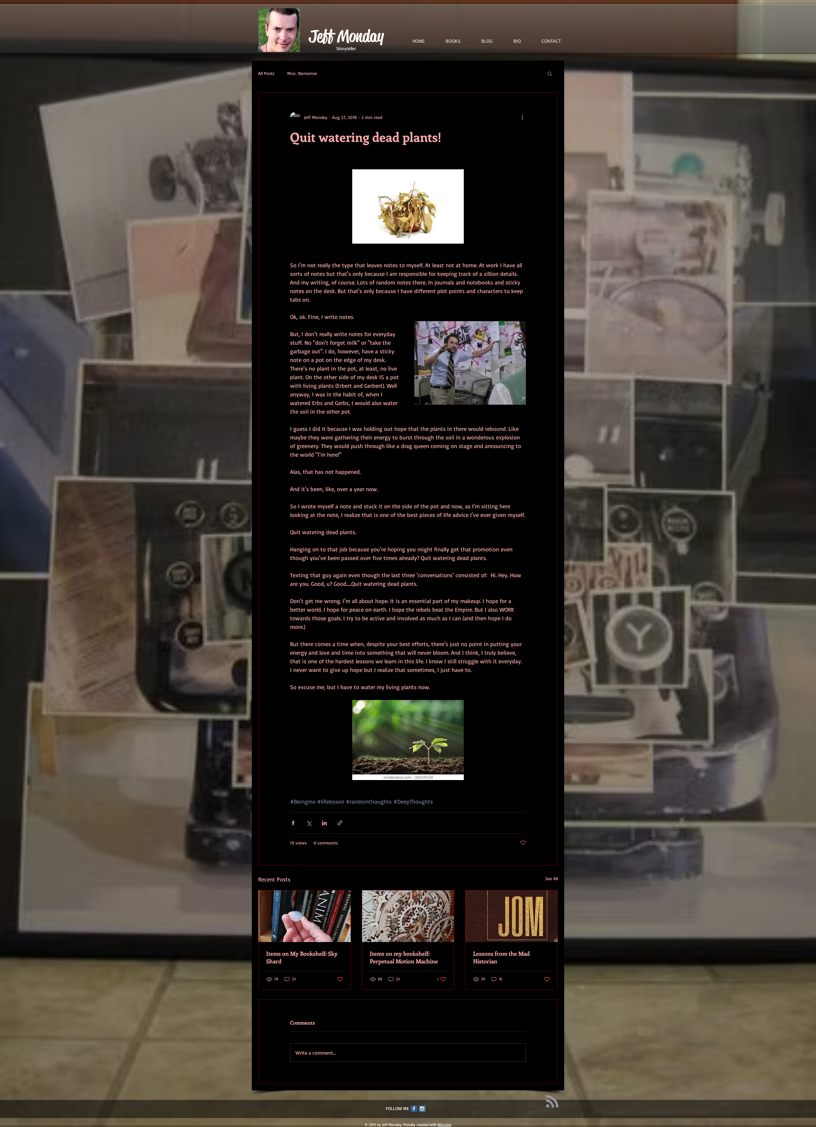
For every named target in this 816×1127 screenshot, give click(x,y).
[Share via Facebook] (293, 823)
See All (551, 878)
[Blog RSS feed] (552, 1101)
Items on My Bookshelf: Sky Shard (302, 957)
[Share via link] (340, 823)
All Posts (266, 73)
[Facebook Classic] (414, 1108)
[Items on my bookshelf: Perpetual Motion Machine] (408, 916)
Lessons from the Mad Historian (501, 957)
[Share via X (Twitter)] (309, 823)
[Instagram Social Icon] (422, 1108)
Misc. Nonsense (302, 73)
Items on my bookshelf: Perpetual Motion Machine (404, 957)
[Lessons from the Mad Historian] (511, 916)
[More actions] (522, 117)
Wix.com (444, 1124)
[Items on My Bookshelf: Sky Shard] (305, 916)
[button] (550, 73)
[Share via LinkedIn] (324, 823)
